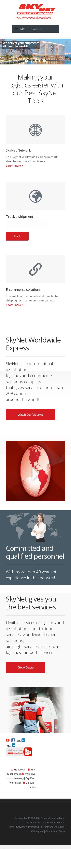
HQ (9, 745)
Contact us (51, 831)
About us (59, 827)
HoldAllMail (14, 782)
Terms (32, 787)
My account (20, 769)
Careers (30, 782)
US (19, 740)
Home (11, 827)
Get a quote (26, 667)
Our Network (46, 827)
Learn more (13, 165)
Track (17, 236)
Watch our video (29, 414)
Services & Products (27, 827)
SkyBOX (29, 778)
